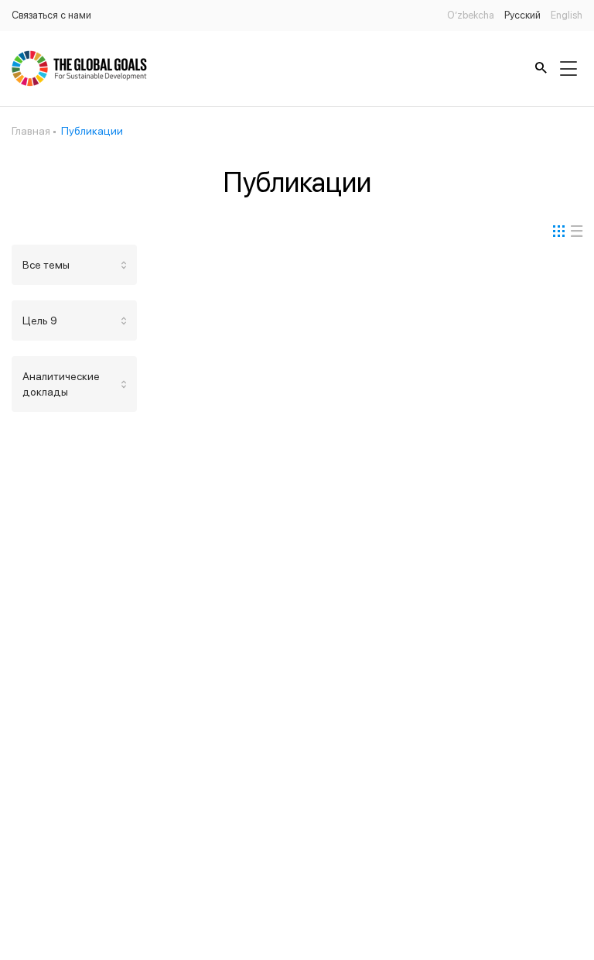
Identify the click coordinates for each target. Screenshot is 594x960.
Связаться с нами (51, 15)
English (566, 15)
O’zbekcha (470, 15)
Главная (31, 131)
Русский (522, 15)
